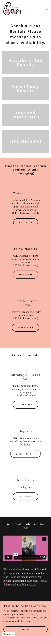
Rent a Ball (25, 405)
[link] (12, 8)
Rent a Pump (25, 327)
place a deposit (25, 454)
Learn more (25, 496)
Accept (25, 629)
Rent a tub (25, 222)
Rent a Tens (25, 274)
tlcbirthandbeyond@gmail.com (19, 584)
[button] (47, 9)
